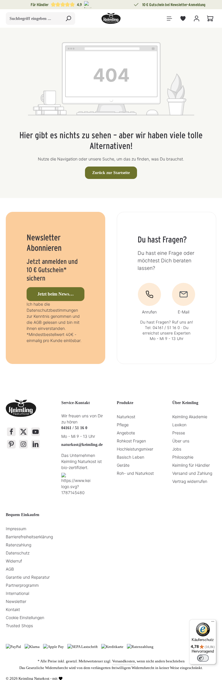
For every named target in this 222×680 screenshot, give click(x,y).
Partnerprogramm (22, 585)
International (17, 593)
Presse (178, 432)
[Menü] (169, 18)
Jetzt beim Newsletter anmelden (61, 294)
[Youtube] (35, 431)
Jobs (176, 449)
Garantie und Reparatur (28, 577)
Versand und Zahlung (192, 473)
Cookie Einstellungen (25, 617)
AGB (10, 569)
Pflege (123, 424)
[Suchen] (68, 18)
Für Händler (40, 4)
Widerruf (14, 560)
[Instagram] (23, 444)
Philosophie (182, 457)
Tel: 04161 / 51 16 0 (162, 327)
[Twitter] (23, 431)
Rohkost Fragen (131, 440)
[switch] (203, 658)
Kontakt (13, 609)
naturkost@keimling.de (82, 444)
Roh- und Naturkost (135, 473)
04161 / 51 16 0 (74, 428)
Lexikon (179, 424)
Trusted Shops (19, 625)
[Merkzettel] (183, 18)
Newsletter (16, 601)
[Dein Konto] (196, 18)
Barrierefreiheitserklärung (29, 536)
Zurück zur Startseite (111, 173)
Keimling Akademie (189, 416)
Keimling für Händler (191, 465)
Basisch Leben (130, 457)
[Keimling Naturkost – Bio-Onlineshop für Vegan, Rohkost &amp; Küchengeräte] (111, 18)
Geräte (123, 465)
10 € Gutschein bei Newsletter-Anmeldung (174, 4)
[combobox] (34, 18)
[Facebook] (11, 431)
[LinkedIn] (35, 444)
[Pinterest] (11, 444)
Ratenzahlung (18, 544)
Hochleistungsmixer (135, 449)
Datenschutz (17, 552)
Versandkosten (123, 661)
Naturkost (126, 416)
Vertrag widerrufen (189, 481)
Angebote (126, 432)
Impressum (16, 528)
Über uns (180, 440)
